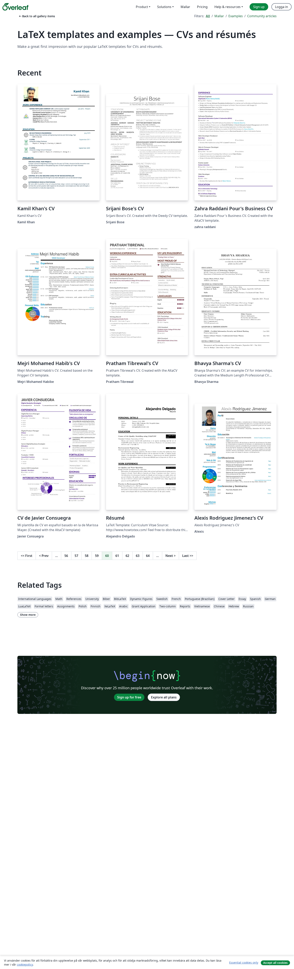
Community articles (262, 16)
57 (76, 555)
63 (137, 555)
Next (170, 555)
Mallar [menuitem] (185, 7)
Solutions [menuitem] (164, 7)
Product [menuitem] (142, 7)
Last (187, 555)
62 (127, 555)
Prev (44, 555)
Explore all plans (164, 697)
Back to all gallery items (36, 16)
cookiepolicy (25, 964)
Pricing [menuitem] (202, 7)
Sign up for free (129, 697)
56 (66, 555)
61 (117, 555)
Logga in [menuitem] (281, 7)
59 (97, 555)
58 (86, 555)
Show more (28, 615)
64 (148, 555)
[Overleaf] (15, 7)
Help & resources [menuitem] (227, 7)
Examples (235, 16)
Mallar (219, 16)
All (208, 16)
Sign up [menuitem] (259, 7)
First (26, 555)
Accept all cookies (275, 963)
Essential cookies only (243, 962)
